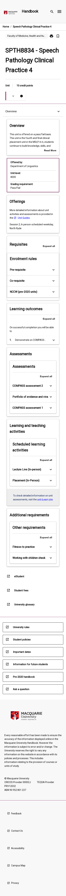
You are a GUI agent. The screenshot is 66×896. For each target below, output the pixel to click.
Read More (50, 150)
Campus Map (18, 865)
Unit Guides (24, 217)
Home (6, 26)
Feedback (16, 813)
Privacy (15, 883)
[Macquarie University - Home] (10, 13)
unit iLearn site (45, 499)
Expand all (49, 246)
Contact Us (17, 830)
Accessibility (17, 848)
